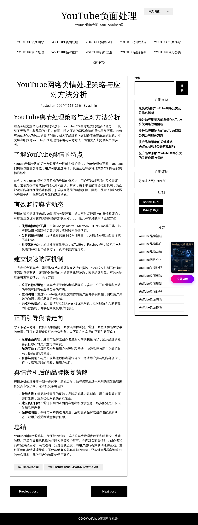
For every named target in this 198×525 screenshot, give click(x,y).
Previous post (28, 491)
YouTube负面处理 (99, 16)
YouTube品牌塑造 (99, 52)
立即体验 (182, 279)
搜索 (137, 78)
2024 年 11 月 (151, 202)
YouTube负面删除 (30, 42)
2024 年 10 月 (151, 210)
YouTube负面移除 (167, 42)
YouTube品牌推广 (64, 52)
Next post (109, 491)
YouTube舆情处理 (30, 52)
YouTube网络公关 (167, 52)
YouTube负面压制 (99, 42)
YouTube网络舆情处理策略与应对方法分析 (73, 467)
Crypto (99, 62)
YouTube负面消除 (133, 42)
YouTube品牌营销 (133, 52)
